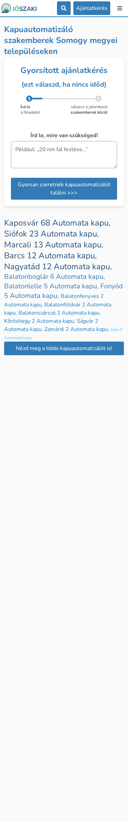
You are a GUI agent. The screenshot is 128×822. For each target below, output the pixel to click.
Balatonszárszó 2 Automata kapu (59, 313)
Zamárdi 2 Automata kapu (77, 329)
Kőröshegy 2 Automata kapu (40, 321)
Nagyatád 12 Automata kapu (58, 266)
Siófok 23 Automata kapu (51, 233)
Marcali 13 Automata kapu (53, 244)
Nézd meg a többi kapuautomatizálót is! (64, 348)
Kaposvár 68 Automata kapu (57, 222)
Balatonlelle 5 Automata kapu (52, 286)
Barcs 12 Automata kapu (50, 255)
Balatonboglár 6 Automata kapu (54, 276)
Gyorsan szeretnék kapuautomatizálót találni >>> (64, 189)
